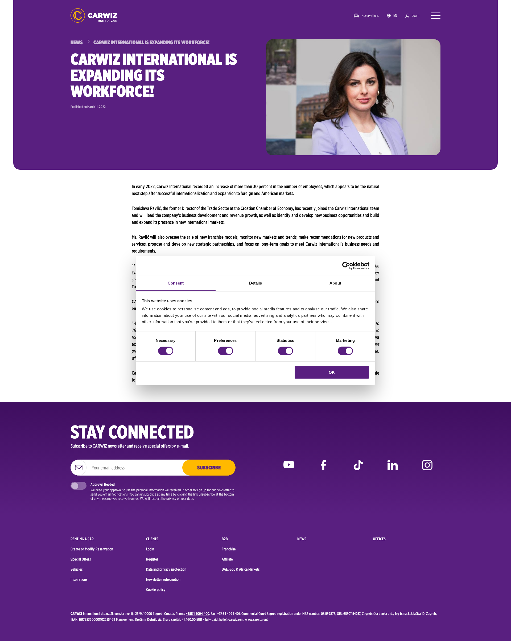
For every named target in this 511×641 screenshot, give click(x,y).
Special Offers (81, 559)
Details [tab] (255, 283)
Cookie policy (156, 589)
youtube (288, 469)
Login (415, 15)
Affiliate (227, 559)
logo (94, 16)
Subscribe (209, 467)
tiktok (358, 469)
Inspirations (79, 579)
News (301, 539)
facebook (323, 469)
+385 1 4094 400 (197, 613)
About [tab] (335, 283)
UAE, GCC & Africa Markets (240, 569)
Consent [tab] (176, 283)
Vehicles (77, 569)
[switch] (225, 351)
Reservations (370, 15)
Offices (379, 539)
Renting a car (82, 539)
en (395, 15)
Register (152, 559)
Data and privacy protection (166, 569)
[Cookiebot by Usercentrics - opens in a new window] (346, 266)
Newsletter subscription (163, 579)
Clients (152, 539)
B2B (225, 539)
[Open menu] (433, 15)
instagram (427, 469)
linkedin (392, 469)
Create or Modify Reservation (92, 549)
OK (332, 372)
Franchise (229, 549)
